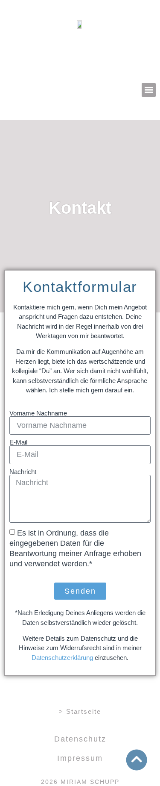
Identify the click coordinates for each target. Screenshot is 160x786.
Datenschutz (80, 739)
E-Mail (18, 442)
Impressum (80, 758)
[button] (149, 90)
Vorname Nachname (38, 413)
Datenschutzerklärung (62, 657)
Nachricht (22, 471)
